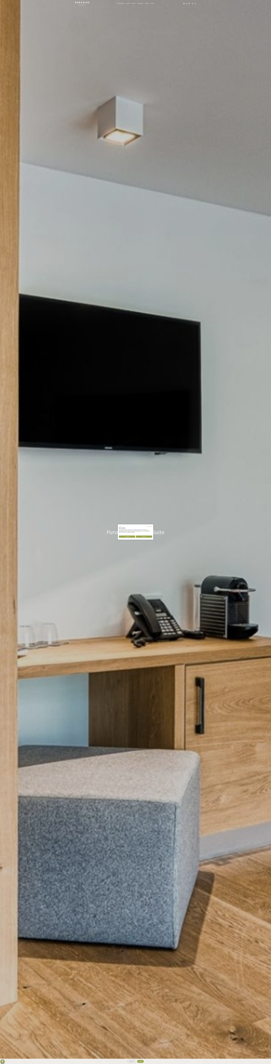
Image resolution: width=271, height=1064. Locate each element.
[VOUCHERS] (189, 3)
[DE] (184, 3)
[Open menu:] (195, 3)
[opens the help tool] (2, 1061)
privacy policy (149, 526)
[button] (121, 526)
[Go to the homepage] (82, 3)
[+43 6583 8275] (186, 3)
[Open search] (192, 3)
